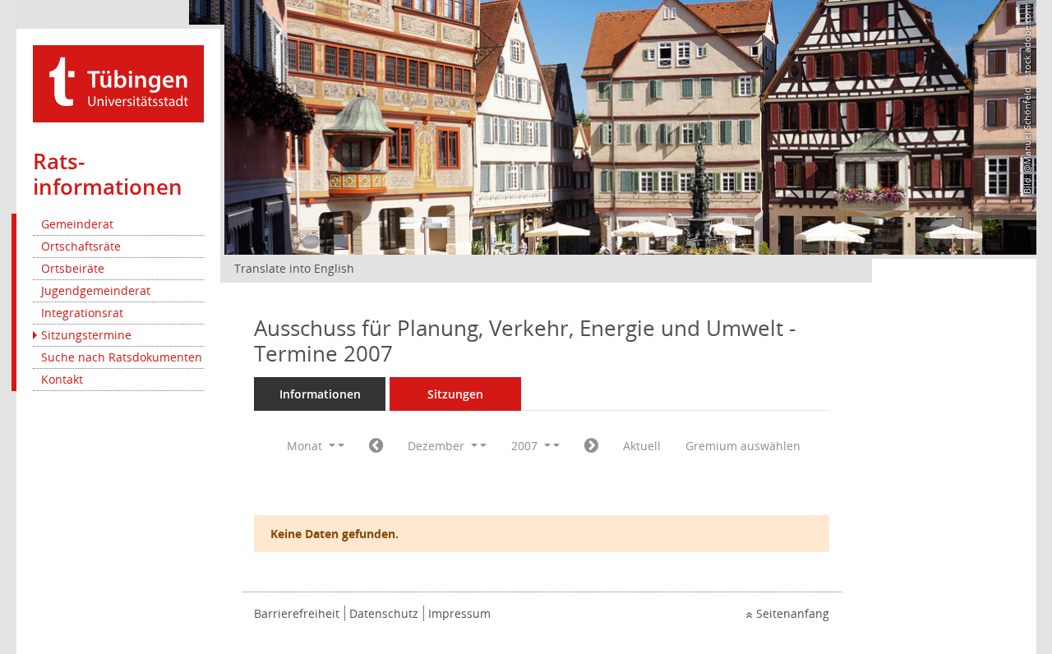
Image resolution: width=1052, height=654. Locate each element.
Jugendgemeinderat (95, 290)
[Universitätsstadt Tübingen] (118, 82)
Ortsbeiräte (72, 268)
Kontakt (62, 379)
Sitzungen (455, 394)
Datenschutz (383, 613)
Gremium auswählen (743, 446)
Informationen (320, 394)
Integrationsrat (82, 312)
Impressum (459, 613)
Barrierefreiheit (296, 613)
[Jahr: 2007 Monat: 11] (376, 446)
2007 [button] (526, 446)
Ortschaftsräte (81, 246)
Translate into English (294, 268)
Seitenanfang (792, 613)
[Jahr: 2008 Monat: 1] (591, 446)
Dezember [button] (438, 446)
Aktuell (642, 446)
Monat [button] (306, 446)
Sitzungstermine (86, 335)
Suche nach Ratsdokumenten (121, 357)
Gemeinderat (77, 224)
